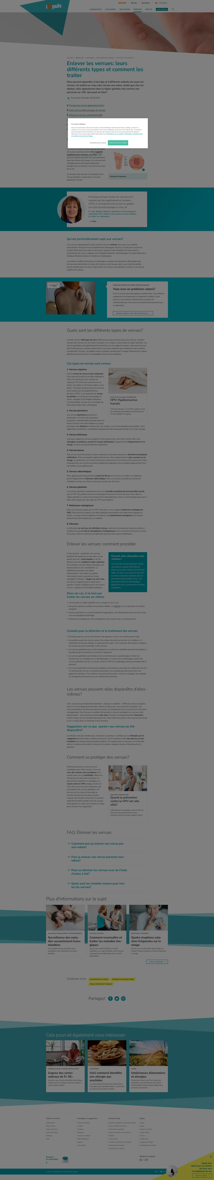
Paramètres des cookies (98, 143)
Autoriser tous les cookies (118, 143)
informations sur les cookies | (115, 134)
